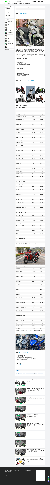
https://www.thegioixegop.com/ (23, 364)
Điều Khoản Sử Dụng (8, 12)
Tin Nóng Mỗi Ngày (8, 15)
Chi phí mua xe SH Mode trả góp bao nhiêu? (33, 449)
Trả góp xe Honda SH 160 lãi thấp (32, 440)
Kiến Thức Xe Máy (8, 8)
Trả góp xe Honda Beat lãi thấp (10, 38)
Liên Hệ (39, 1)
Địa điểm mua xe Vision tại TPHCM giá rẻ (33, 423)
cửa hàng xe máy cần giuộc (34, 373)
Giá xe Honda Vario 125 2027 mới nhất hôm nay (34, 458)
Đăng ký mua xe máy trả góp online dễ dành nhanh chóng (35, 388)
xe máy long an (28, 373)
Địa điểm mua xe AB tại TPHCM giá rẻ (32, 414)
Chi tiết (28, 391)
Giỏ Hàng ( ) (43, 1)
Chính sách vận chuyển (28, 471)
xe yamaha (20, 373)
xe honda (24, 373)
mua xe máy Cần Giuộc (30, 80)
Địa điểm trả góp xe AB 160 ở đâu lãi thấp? (33, 397)
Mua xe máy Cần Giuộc (28, 11)
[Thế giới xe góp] (8, 1)
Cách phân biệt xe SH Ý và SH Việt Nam (32, 379)
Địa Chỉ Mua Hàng (34, 1)
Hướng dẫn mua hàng (28, 470)
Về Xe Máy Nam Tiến (8, 11)
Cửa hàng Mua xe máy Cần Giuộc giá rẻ (25, 352)
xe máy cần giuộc (40, 373)
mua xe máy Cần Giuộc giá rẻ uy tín (24, 13)
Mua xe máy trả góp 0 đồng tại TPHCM (32, 405)
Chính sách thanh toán (28, 472)
